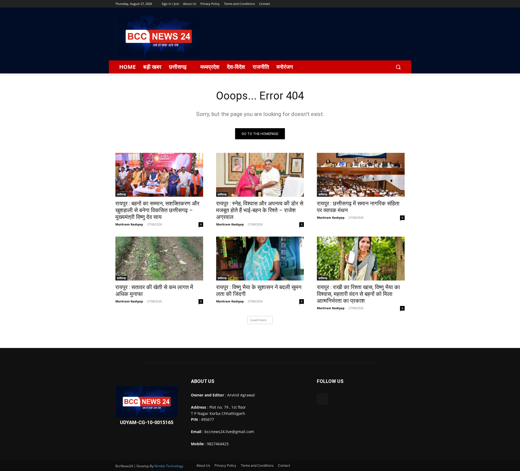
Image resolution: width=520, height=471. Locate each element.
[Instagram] (379, 4)
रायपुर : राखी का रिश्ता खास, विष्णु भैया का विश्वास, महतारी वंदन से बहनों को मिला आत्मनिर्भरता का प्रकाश (358, 294)
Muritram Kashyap (129, 224)
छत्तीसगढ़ (121, 194)
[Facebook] (371, 4)
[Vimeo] (394, 4)
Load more (258, 320)
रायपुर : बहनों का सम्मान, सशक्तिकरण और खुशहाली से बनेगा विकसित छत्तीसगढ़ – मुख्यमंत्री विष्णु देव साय (157, 210)
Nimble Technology (168, 466)
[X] (387, 4)
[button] (398, 66)
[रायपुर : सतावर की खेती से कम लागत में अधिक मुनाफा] (159, 258)
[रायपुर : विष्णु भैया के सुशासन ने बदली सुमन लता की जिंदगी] (260, 258)
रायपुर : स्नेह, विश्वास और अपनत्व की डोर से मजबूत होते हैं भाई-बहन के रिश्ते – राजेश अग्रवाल (259, 210)
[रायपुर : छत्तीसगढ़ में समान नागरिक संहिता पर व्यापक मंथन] (361, 175)
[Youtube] (401, 4)
